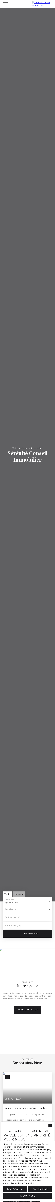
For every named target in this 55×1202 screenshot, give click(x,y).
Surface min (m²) (13, 925)
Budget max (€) (12, 917)
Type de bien (9, 899)
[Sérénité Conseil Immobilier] (43, 3)
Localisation (11, 909)
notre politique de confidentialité (18, 1183)
